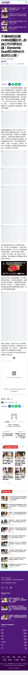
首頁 (3, 657)
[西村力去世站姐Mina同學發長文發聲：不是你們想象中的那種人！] (4, 537)
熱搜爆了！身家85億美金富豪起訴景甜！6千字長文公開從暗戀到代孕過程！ (18, 514)
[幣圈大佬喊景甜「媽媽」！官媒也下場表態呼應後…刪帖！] (4, 9)
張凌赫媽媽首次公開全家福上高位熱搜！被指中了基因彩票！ (17, 565)
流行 (2, 648)
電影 (2, 645)
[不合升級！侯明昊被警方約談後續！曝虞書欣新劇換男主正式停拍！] (4, 559)
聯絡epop (23, 659)
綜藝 (2, 633)
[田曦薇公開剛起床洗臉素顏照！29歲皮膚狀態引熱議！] (4, 23)
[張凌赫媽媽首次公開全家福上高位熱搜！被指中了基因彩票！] (4, 566)
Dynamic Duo (11, 402)
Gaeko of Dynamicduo (16, 394)
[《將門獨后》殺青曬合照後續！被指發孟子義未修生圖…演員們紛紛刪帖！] (4, 551)
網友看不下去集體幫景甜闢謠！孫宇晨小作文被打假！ (17, 27)
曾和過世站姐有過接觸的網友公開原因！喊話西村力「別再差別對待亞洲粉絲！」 (17, 506)
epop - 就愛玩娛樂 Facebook (8, 582)
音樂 (5, 61)
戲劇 (2, 636)
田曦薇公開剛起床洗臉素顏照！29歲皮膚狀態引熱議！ (18, 22)
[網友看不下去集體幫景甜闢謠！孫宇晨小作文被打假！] (4, 28)
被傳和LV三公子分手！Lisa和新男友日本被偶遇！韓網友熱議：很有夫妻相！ (17, 543)
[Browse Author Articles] (14, 417)
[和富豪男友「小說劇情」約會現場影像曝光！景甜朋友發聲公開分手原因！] (4, 521)
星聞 (2, 61)
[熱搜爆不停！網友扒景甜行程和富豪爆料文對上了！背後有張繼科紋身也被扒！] (4, 529)
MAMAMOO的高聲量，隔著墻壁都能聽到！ (8, 435)
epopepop (16, 668)
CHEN (6, 402)
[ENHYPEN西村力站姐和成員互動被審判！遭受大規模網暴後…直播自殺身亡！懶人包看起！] (4, 498)
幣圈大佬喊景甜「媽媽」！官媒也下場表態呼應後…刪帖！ (17, 8)
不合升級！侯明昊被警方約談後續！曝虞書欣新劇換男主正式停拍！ (17, 558)
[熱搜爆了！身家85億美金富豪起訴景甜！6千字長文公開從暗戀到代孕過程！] (4, 514)
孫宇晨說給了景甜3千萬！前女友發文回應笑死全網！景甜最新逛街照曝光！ (17, 15)
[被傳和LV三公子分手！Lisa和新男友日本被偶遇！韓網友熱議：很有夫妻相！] (4, 544)
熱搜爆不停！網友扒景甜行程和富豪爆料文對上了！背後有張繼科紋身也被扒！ (17, 529)
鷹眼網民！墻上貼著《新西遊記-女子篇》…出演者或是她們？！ (20, 436)
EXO (16, 402)
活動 (11, 659)
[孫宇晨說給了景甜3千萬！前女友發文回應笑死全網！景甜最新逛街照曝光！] (4, 15)
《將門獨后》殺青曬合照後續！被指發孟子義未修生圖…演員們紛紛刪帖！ (17, 551)
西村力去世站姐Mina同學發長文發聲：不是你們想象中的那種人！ (17, 536)
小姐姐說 (3, 642)
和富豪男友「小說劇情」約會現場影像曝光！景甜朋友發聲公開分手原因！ (17, 521)
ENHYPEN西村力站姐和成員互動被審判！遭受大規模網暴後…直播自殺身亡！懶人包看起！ (18, 498)
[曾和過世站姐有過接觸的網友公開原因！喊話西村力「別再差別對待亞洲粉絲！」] (4, 506)
